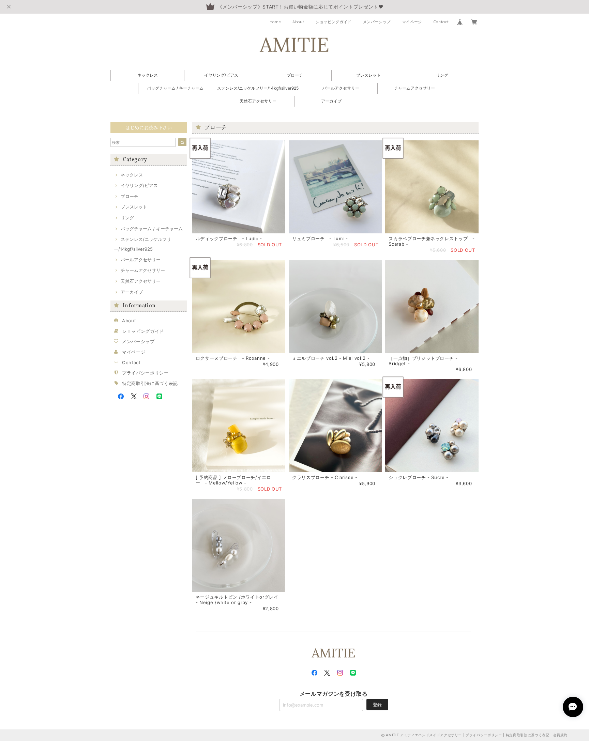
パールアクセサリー (340, 88)
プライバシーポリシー (145, 372)
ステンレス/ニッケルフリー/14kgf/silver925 (258, 88)
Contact (441, 21)
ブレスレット (368, 75)
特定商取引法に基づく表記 (150, 383)
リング (442, 75)
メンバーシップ (377, 21)
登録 (377, 704)
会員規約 (560, 735)
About (298, 21)
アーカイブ (331, 101)
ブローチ (295, 75)
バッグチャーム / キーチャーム (175, 88)
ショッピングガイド (333, 21)
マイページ (412, 21)
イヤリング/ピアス (221, 75)
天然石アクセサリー (258, 101)
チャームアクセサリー (414, 88)
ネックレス (147, 75)
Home (275, 21)
